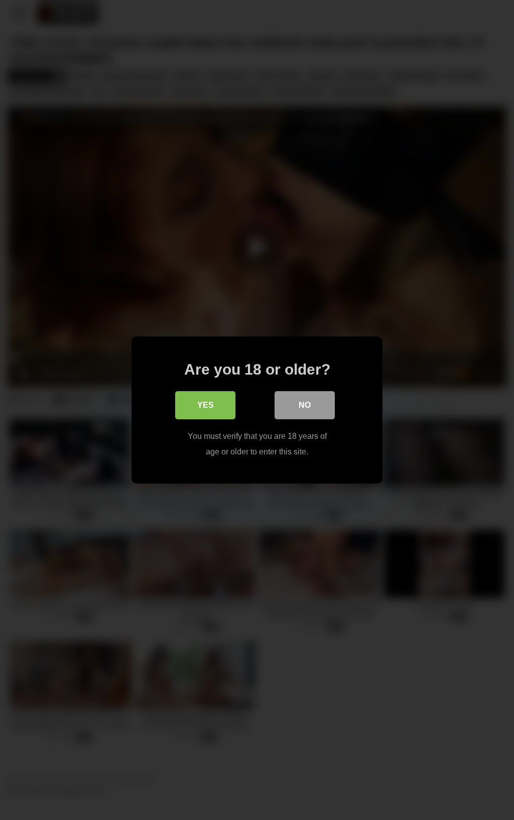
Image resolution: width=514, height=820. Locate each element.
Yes (205, 405)
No (305, 405)
